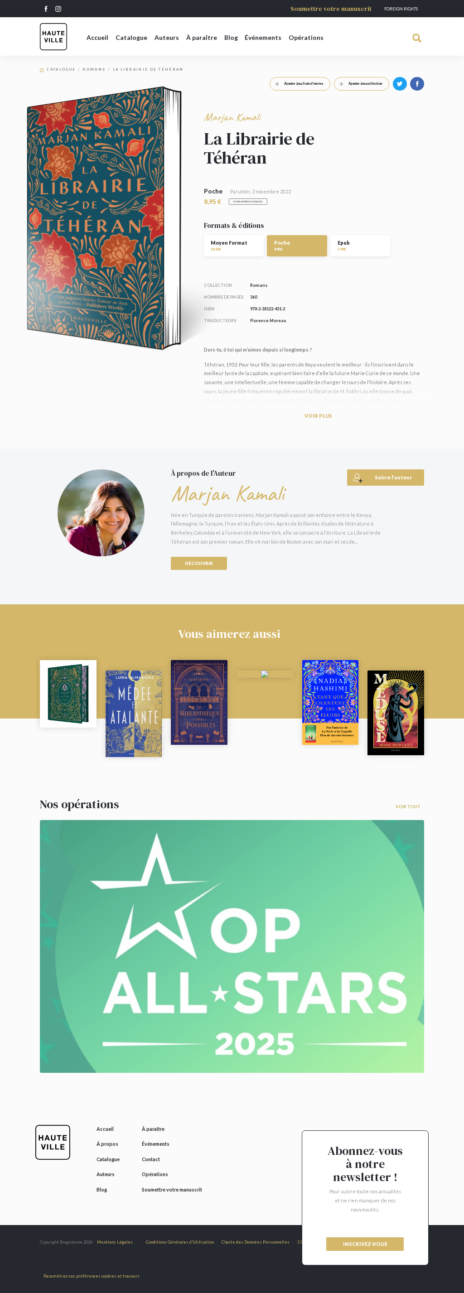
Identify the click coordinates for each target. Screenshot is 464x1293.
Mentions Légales (115, 1242)
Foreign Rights (401, 8)
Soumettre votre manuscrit (331, 9)
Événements (263, 37)
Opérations (306, 37)
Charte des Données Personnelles (256, 1242)
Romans (94, 70)
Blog (231, 37)
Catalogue (131, 37)
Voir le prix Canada (248, 201)
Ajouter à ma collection (365, 83)
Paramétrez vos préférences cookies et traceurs (92, 1276)
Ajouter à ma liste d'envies (303, 83)
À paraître (201, 37)
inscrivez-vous (365, 1244)
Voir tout (408, 806)
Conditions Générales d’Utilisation (180, 1242)
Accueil (97, 37)
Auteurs (167, 37)
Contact (151, 1159)
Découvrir (199, 563)
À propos (107, 1144)
